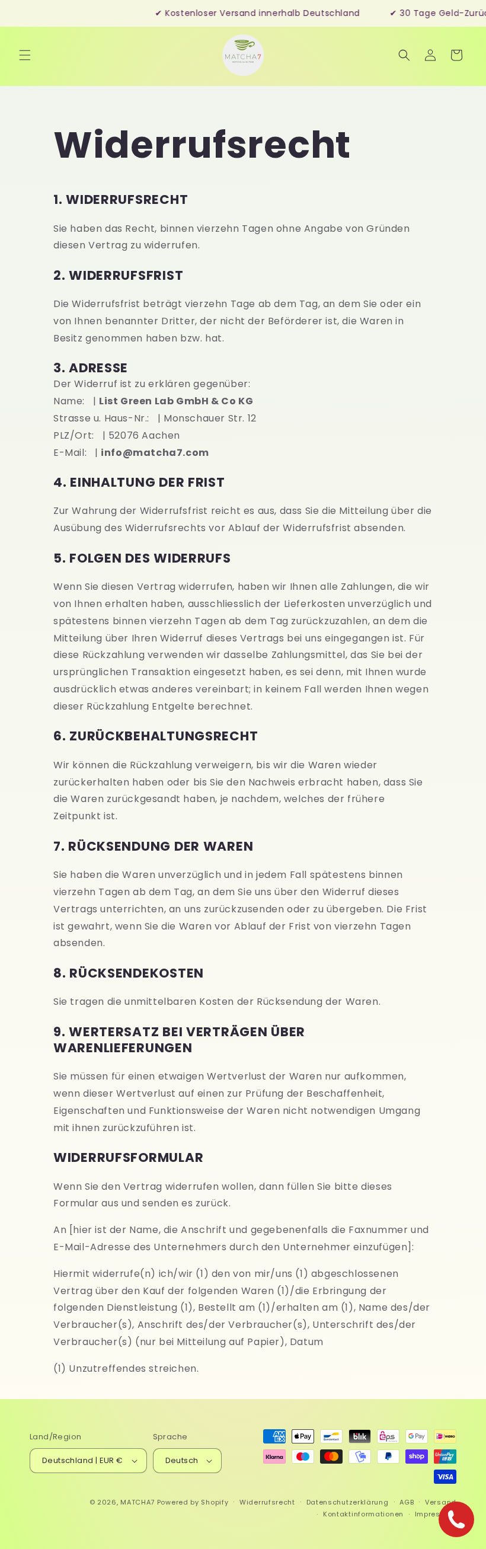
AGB (406, 1502)
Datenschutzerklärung (347, 1502)
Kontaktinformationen (363, 1514)
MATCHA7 (137, 1502)
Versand (440, 1502)
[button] (25, 55)
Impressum (435, 1514)
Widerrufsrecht (267, 1502)
